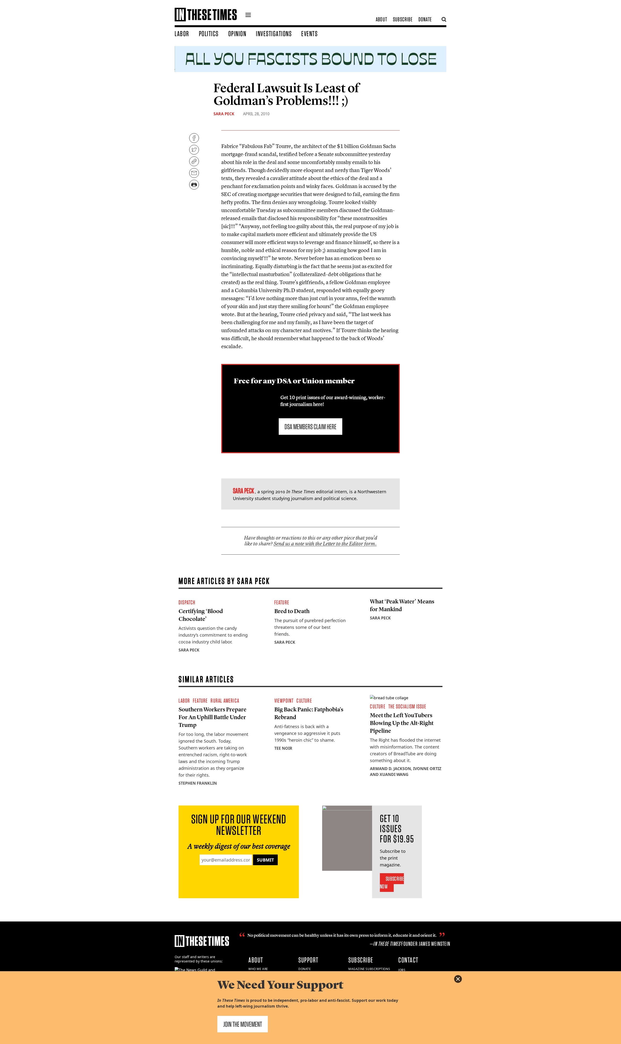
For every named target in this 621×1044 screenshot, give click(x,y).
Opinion (237, 33)
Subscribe (403, 19)
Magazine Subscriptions (369, 969)
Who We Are (258, 969)
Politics (209, 33)
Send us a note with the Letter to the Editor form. (325, 543)
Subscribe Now (392, 882)
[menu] (248, 15)
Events (309, 33)
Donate (425, 19)
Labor (182, 33)
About (381, 19)
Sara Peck (223, 113)
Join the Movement (242, 1024)
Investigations (274, 33)
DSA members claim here (310, 426)
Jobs (401, 970)
